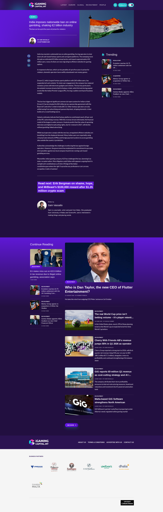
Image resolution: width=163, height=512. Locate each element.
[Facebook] (29, 56)
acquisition (116, 76)
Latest (64, 5)
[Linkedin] (29, 66)
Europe (72, 5)
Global (80, 5)
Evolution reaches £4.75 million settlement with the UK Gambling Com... (50, 291)
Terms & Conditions (96, 442)
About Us (82, 442)
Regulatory (117, 60)
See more (70, 425)
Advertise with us (114, 442)
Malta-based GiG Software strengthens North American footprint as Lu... (110, 402)
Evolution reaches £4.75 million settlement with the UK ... (122, 65)
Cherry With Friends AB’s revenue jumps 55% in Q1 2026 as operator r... (113, 343)
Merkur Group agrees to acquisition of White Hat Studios (49, 306)
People (103, 5)
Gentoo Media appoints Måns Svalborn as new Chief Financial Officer (51, 321)
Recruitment (92, 5)
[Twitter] (29, 61)
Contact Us (129, 442)
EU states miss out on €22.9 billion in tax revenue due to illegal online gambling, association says (45, 274)
